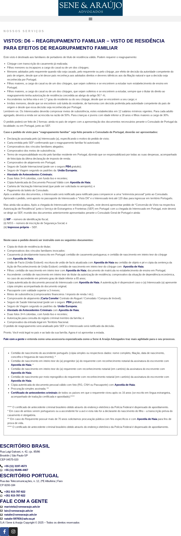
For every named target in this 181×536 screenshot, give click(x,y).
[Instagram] (13, 531)
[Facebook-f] (4, 531)
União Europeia (67, 170)
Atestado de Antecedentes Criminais (29, 174)
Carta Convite (49, 298)
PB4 (68, 166)
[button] (90, 19)
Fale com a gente (14, 339)
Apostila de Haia (80, 182)
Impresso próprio (18, 227)
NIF (9, 219)
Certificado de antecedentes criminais (34, 392)
